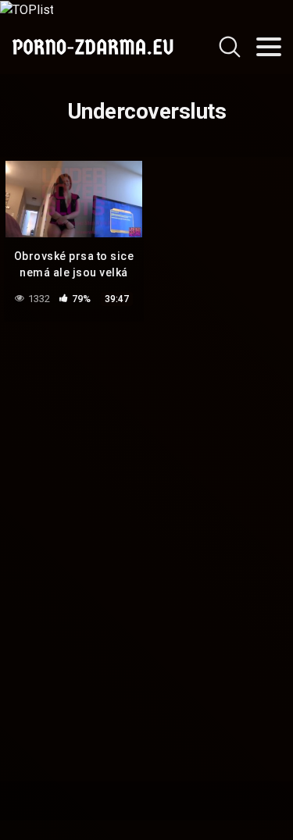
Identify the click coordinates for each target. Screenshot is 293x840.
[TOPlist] (26, 9)
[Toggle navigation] (268, 46)
